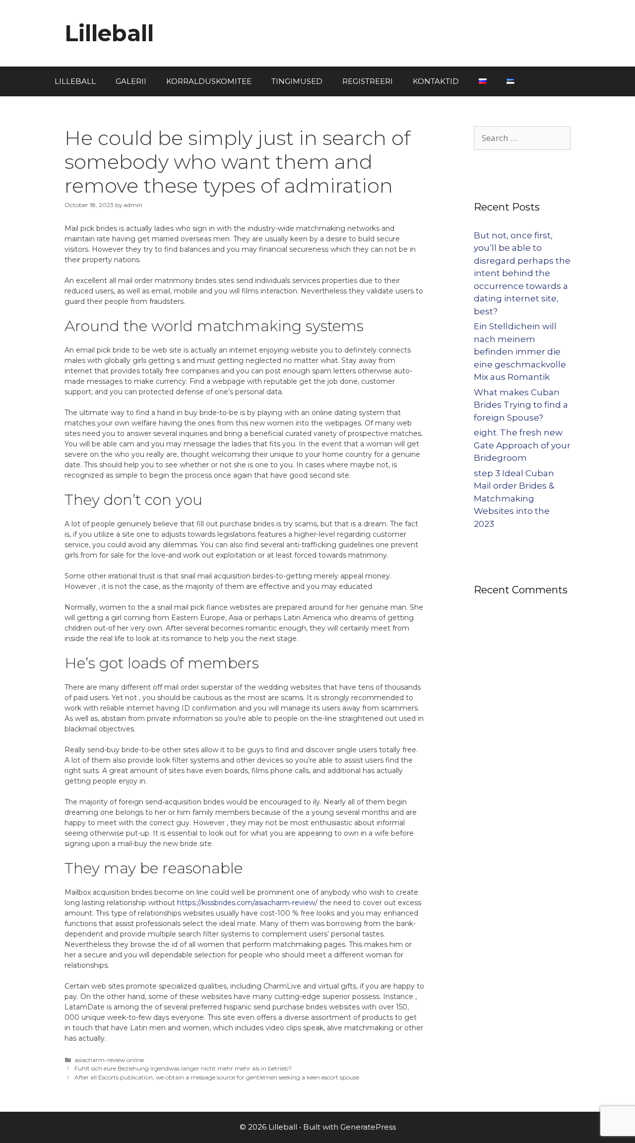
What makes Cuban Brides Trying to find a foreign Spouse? (521, 405)
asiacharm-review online (109, 1060)
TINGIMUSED (296, 81)
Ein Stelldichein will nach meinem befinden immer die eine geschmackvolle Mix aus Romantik (520, 351)
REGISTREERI (367, 81)
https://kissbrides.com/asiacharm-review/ (247, 902)
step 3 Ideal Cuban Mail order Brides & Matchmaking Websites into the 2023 (514, 498)
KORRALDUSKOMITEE (209, 81)
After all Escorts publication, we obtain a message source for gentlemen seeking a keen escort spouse (216, 1077)
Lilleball (109, 33)
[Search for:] (522, 138)
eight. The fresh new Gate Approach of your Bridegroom (522, 445)
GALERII (131, 81)
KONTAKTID (436, 81)
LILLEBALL (75, 81)
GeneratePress (368, 1127)
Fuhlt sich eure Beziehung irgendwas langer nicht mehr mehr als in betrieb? (183, 1068)
